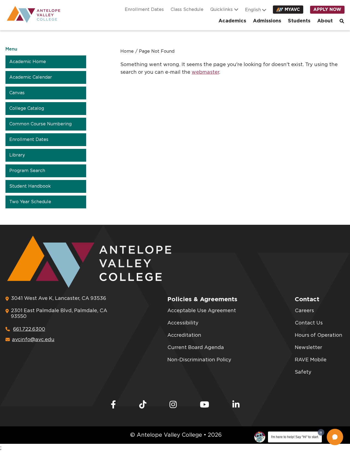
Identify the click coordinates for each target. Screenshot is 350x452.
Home (127, 51)
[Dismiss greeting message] (321, 432)
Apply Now (327, 9)
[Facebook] (113, 405)
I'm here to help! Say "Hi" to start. (295, 437)
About (325, 21)
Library (17, 155)
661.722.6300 (29, 329)
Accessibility (183, 323)
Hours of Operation (318, 335)
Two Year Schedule (30, 202)
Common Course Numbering (40, 124)
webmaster (205, 72)
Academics (232, 21)
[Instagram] (173, 405)
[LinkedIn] (236, 405)
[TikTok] (142, 405)
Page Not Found (156, 51)
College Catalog (26, 108)
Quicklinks (221, 9)
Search (342, 21)
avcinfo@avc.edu (33, 339)
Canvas (17, 93)
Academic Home (27, 62)
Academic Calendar (30, 77)
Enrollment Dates (144, 9)
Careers (304, 310)
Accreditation (184, 335)
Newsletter (308, 347)
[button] (335, 437)
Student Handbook (30, 186)
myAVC (292, 9)
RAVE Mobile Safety (310, 366)
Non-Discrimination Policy (199, 360)
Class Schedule (187, 9)
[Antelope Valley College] (31, 14)
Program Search (27, 171)
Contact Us (309, 323)
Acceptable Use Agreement (201, 310)
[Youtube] (204, 405)
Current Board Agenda (195, 347)
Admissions (267, 21)
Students (299, 21)
